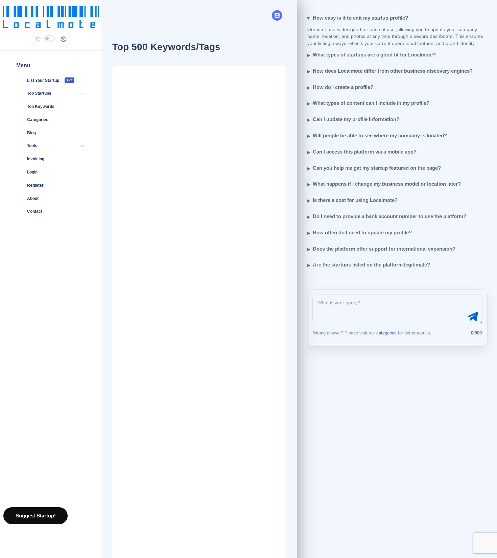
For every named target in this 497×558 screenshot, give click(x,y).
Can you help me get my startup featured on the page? (377, 168)
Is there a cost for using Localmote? (355, 200)
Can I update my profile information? (356, 119)
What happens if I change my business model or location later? (387, 184)
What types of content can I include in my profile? (371, 103)
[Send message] (472, 317)
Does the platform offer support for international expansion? (384, 249)
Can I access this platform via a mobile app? (365, 152)
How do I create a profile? (343, 87)
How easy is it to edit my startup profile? (360, 18)
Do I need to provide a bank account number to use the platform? (389, 216)
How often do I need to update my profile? (362, 232)
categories (386, 332)
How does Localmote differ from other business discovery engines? (393, 71)
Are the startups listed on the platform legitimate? (371, 265)
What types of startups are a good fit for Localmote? (374, 54)
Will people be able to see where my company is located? (380, 135)
